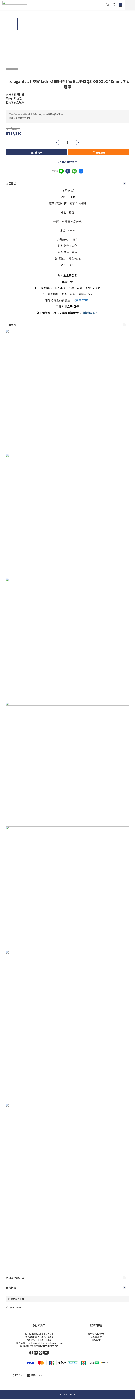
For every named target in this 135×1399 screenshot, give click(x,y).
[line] (61, 171)
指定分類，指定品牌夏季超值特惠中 (36, 114)
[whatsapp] (74, 171)
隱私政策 (96, 1339)
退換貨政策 (96, 1336)
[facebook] (67, 171)
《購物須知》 (89, 313)
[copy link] (81, 171)
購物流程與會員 (96, 1333)
